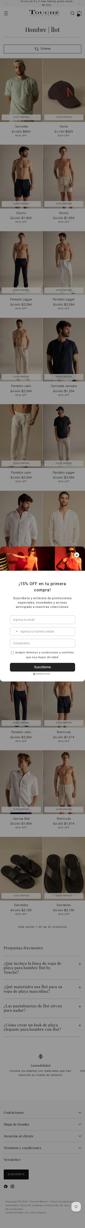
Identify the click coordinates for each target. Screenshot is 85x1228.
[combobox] (14, 631)
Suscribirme (42, 667)
